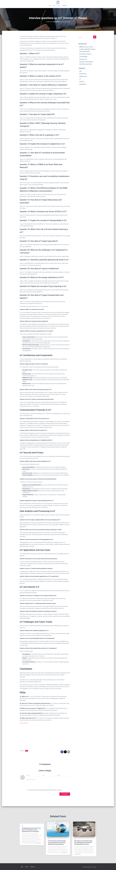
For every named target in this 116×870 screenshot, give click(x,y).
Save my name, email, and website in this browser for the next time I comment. (45, 790)
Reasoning (64, 5)
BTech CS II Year (82, 73)
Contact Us (32, 866)
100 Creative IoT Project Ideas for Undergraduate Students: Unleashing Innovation (83, 842)
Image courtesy (24, 723)
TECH (59, 5)
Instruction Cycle (83, 59)
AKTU (80, 71)
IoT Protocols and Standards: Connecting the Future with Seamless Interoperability (57, 842)
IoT (26, 750)
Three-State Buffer (83, 56)
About (26, 866)
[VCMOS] (58, 2)
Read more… (39, 842)
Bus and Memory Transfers (85, 54)
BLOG (50, 5)
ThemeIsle (94, 867)
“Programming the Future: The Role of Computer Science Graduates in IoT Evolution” (31, 829)
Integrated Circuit (83, 76)
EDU (54, 5)
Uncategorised (82, 84)
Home (22, 866)
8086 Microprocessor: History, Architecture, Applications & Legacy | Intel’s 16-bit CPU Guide (87, 49)
